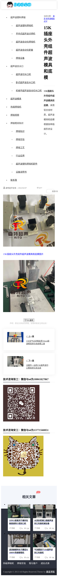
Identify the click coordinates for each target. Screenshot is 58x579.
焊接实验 (20, 139)
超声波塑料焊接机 (24, 25)
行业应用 (20, 156)
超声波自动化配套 (24, 50)
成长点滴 (45, 563)
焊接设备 (20, 58)
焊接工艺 (20, 147)
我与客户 (33, 563)
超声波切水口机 (23, 74)
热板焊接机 (8, 563)
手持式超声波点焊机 (25, 34)
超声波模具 (15, 99)
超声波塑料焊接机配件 (26, 164)
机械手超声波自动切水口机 (29, 90)
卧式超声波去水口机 (25, 82)
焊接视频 (14, 115)
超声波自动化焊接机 (25, 42)
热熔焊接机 (15, 107)
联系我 (13, 180)
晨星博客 (50, 572)
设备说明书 (21, 172)
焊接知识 (20, 131)
